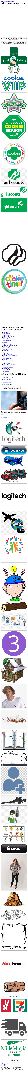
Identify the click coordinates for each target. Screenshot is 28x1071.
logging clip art (6, 346)
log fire (5, 359)
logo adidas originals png (9, 338)
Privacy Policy (4, 1064)
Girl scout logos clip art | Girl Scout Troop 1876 (11, 292)
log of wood (6, 371)
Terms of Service (4, 1063)
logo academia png (7, 354)
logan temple (6, 350)
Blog (2, 1)
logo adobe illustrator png (9, 369)
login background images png (10, 355)
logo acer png (6, 333)
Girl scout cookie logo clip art (7, 71)
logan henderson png (8, 367)
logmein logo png (7, 335)
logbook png (6, 368)
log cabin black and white (9, 364)
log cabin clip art (7, 347)
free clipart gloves (7, 382)
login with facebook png (9, 336)
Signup (9, 1)
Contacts (5, 1)
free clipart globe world (8, 377)
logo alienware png (7, 344)
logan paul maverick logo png (10, 345)
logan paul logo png (7, 360)
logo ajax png (6, 337)
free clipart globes (7, 379)
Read (2, 390)
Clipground (7, 1066)
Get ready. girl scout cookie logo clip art (9, 137)
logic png (5, 353)
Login (12, 1)
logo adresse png (7, 363)
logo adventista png (7, 349)
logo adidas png (7, 340)
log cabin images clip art (8, 356)
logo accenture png (7, 358)
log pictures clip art (7, 365)
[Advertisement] (14, 20)
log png (5, 342)
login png (5, 332)
